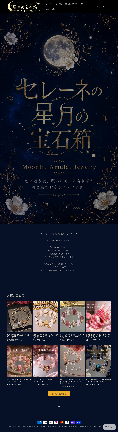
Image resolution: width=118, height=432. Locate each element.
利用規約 (75, 426)
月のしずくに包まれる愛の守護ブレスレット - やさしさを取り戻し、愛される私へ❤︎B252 (72, 381)
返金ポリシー (56, 426)
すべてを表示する (59, 394)
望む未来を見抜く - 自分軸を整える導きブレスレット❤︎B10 (98, 380)
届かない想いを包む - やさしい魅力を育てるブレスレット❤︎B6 (45, 336)
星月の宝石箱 (17, 426)
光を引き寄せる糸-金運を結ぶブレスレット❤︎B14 (19, 336)
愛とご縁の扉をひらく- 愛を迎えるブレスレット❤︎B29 (19, 380)
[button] (98, 6)
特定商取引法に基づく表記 (88, 426)
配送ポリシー (66, 426)
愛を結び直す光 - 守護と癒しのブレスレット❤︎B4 (45, 380)
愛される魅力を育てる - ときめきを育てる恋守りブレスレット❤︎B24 (98, 336)
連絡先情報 (102, 426)
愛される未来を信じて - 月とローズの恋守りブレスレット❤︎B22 (72, 336)
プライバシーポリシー (42, 426)
